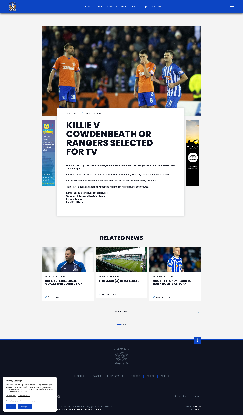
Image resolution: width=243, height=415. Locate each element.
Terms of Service (61, 410)
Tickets (99, 6)
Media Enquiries (115, 376)
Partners (79, 376)
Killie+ (123, 6)
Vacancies (95, 376)
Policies (165, 376)
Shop (144, 6)
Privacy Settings (93, 410)
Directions (156, 6)
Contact (195, 396)
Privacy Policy (180, 396)
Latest (88, 6)
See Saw (197, 406)
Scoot (198, 409)
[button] (196, 311)
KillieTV (134, 6)
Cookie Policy (77, 410)
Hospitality (112, 6)
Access (150, 376)
